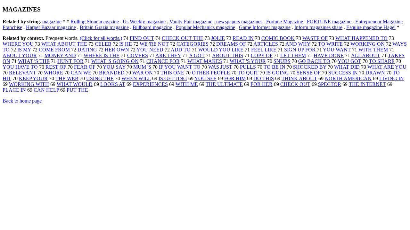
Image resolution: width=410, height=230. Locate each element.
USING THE (100, 78)
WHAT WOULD (75, 84)
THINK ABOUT (299, 78)
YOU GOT (349, 61)
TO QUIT (248, 72)
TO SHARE (382, 61)
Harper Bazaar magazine (51, 27)
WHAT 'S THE (34, 61)
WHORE (53, 72)
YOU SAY (114, 67)
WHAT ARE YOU (386, 67)
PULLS (248, 67)
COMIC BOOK (278, 38)
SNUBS (282, 61)
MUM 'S (142, 67)
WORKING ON (367, 44)
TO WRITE (330, 44)
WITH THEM (373, 49)
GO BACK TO (314, 61)
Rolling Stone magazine (94, 21)
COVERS (137, 55)
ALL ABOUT (365, 55)
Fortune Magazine (284, 21)
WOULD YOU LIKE (220, 49)
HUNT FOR (70, 61)
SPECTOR (329, 84)
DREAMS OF (231, 44)
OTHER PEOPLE (211, 72)
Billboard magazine (152, 27)
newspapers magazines (239, 21)
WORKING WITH (29, 84)
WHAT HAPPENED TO (361, 38)
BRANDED (112, 72)
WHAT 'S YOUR (248, 61)
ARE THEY (168, 55)
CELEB (103, 44)
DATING (87, 49)
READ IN (243, 38)
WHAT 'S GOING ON (115, 61)
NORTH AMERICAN (348, 78)
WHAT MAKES (204, 61)
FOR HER (261, 84)
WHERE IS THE (101, 55)
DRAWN (375, 72)
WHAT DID (347, 67)
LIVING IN (391, 78)
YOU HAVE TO (20, 67)
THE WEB (66, 78)
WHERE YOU (18, 44)
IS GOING (277, 72)
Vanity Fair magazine (190, 21)
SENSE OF (309, 72)
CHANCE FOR (163, 61)
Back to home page (22, 100)
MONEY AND (60, 55)
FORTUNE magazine (329, 21)
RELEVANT (22, 72)
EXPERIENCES (150, 84)
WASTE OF (315, 38)
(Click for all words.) (101, 38)
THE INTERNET (367, 84)
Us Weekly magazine (144, 21)
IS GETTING (173, 78)
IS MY (24, 49)
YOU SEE (205, 78)
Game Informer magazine (265, 27)
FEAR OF (84, 67)
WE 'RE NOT (154, 44)
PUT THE (77, 90)
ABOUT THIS (227, 55)
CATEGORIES (192, 44)
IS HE (125, 44)
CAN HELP (46, 90)
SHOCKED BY (309, 67)
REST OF (55, 67)
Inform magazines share (318, 27)
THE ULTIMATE (224, 84)
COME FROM (54, 49)
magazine (52, 21)
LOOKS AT (112, 84)
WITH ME (187, 84)
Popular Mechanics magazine (205, 27)
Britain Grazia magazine (104, 27)
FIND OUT (142, 38)
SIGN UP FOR (300, 49)
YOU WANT (337, 49)
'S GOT (197, 55)
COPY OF (262, 55)
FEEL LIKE (263, 49)
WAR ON (142, 72)
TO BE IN (274, 67)
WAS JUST (220, 67)
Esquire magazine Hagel (371, 27)
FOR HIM (235, 78)
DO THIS (263, 78)
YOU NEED (149, 49)
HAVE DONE (329, 55)
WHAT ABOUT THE (64, 44)
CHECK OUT (295, 84)
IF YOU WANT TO (180, 67)
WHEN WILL (136, 78)
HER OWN (117, 49)
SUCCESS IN (343, 72)
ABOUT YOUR (20, 55)
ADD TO (181, 49)
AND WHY (297, 44)
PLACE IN (14, 90)
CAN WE (81, 72)
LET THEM (293, 55)
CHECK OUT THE (182, 38)
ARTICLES (265, 44)
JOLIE (218, 38)
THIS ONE (172, 72)
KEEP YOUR (33, 78)
